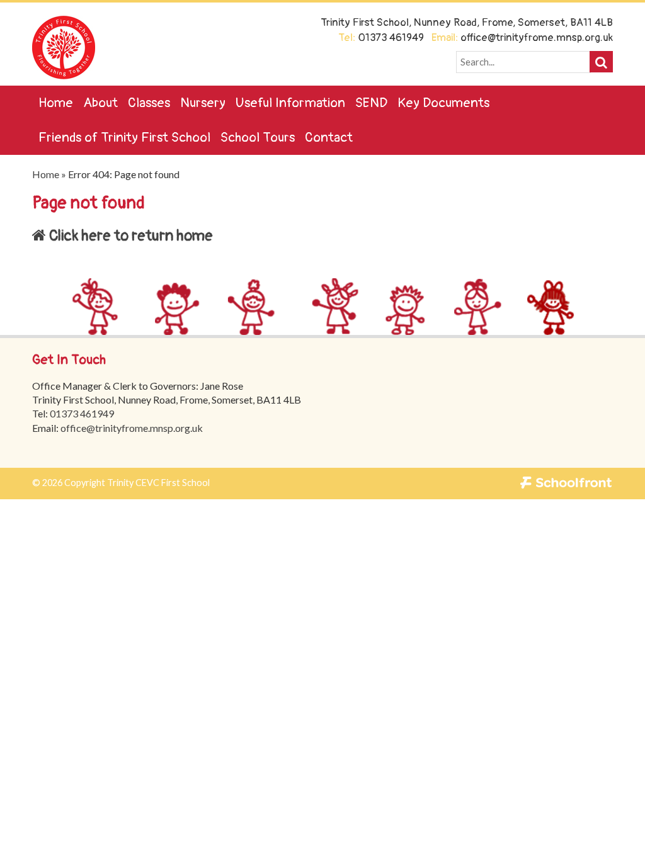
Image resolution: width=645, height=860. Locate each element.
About (100, 103)
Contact (329, 137)
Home (55, 103)
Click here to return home (129, 236)
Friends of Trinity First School (124, 137)
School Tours (257, 137)
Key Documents (443, 103)
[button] (601, 61)
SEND (371, 103)
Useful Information (290, 103)
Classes (149, 103)
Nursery (202, 103)
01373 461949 (82, 413)
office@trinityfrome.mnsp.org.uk (131, 428)
